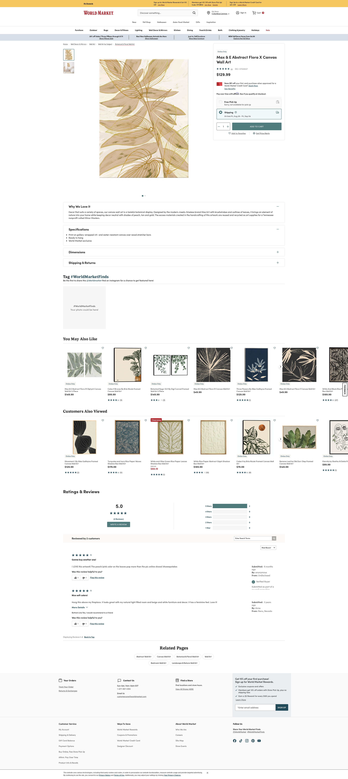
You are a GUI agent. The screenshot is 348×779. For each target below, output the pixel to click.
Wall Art (92, 44)
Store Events (181, 746)
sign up (282, 707)
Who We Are (181, 729)
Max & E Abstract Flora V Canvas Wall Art (297, 388)
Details (215, 5)
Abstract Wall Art (143, 656)
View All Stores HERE (185, 689)
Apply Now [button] (253, 85)
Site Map (180, 740)
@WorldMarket (239, 732)
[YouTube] (259, 740)
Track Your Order (66, 687)
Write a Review (118, 524)
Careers (179, 735)
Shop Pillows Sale (106, 38)
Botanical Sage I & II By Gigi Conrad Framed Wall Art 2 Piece (170, 389)
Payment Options (66, 746)
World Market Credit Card (128, 740)
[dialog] (174, 774)
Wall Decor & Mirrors (78, 44)
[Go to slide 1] (142, 196)
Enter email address (248, 707)
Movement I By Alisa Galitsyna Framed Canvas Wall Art (81, 462)
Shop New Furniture (196, 38)
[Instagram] (246, 740)
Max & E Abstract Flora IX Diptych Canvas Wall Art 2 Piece (83, 389)
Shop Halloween (151, 38)
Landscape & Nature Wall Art (184, 663)
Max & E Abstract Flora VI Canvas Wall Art (212, 388)
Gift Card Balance (67, 740)
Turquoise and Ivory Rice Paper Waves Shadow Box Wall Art (124, 462)
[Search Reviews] (274, 538)
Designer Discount (125, 746)
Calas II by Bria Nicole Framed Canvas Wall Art (255, 462)
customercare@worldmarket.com (131, 696)
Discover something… (150, 12)
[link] (258, 12)
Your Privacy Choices (172, 775)
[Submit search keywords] (194, 12)
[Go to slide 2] (145, 195)
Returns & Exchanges (68, 691)
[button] (79, 30)
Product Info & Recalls (68, 762)
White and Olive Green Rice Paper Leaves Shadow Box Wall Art (169, 462)
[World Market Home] (99, 13)
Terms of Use (119, 775)
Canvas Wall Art (164, 656)
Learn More (242, 5)
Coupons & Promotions (127, 735)
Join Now (161, 5)
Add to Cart (257, 126)
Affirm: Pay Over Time (68, 757)
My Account (64, 729)
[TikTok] (240, 740)
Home (65, 44)
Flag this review (97, 577)
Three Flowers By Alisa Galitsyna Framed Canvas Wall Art (254, 389)
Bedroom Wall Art (158, 663)
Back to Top (89, 637)
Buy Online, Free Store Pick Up (72, 751)
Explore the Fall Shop (242, 38)
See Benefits (229, 88)
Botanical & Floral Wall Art (125, 44)
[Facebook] (234, 740)
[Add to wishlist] (102, 348)
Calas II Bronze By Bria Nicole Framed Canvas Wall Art (124, 389)
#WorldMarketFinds (256, 732)
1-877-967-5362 (124, 689)
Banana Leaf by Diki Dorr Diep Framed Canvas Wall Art (296, 462)
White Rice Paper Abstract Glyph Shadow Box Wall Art (212, 462)
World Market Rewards (127, 729)
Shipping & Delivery (67, 735)
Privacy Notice (104, 775)
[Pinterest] (253, 740)
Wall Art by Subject (105, 44)
